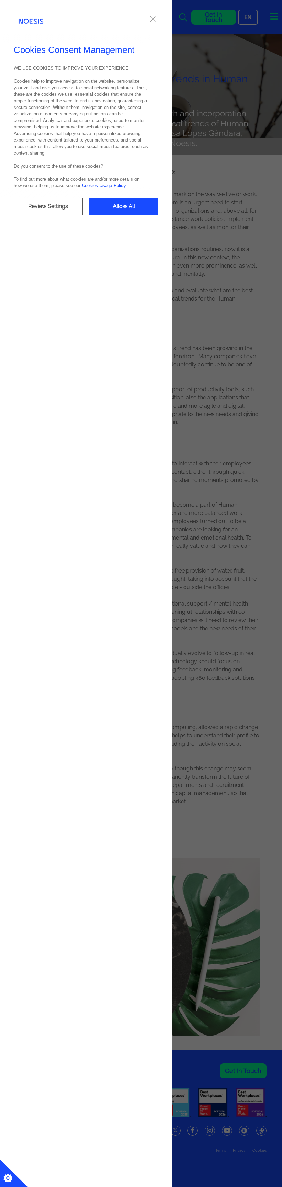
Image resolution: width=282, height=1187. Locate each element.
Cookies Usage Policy (104, 185)
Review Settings (48, 206)
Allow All (124, 206)
